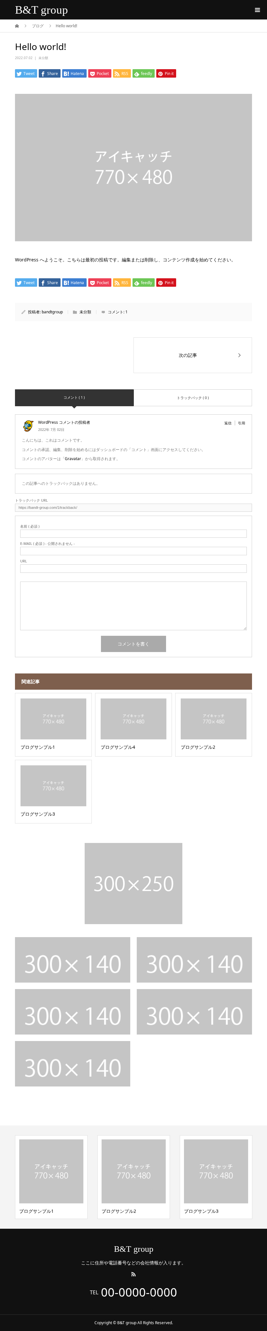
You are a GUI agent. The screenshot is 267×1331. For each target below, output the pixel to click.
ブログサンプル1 (36, 1211)
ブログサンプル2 (119, 1211)
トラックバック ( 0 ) (193, 397)
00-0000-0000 (139, 1292)
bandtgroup (52, 312)
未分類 (43, 58)
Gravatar (73, 458)
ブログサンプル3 (201, 1211)
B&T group (41, 10)
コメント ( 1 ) (74, 397)
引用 (241, 423)
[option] (51, 1177)
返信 (228, 423)
